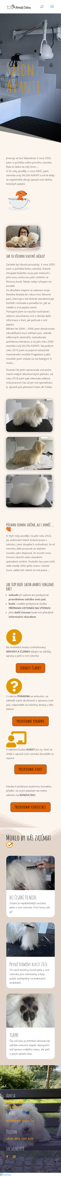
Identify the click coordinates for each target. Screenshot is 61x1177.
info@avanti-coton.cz (20, 1120)
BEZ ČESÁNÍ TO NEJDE (22, 897)
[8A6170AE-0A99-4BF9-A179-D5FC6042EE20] (29, 468)
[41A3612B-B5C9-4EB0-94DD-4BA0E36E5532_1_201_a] (29, 506)
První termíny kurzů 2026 (28, 964)
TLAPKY (13, 1035)
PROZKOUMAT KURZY (30, 769)
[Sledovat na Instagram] (14, 1156)
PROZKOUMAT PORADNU (30, 721)
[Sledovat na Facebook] (7, 1156)
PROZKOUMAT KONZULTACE (30, 807)
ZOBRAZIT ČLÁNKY (30, 667)
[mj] (29, 431)
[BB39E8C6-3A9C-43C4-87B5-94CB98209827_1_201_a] (23, 248)
